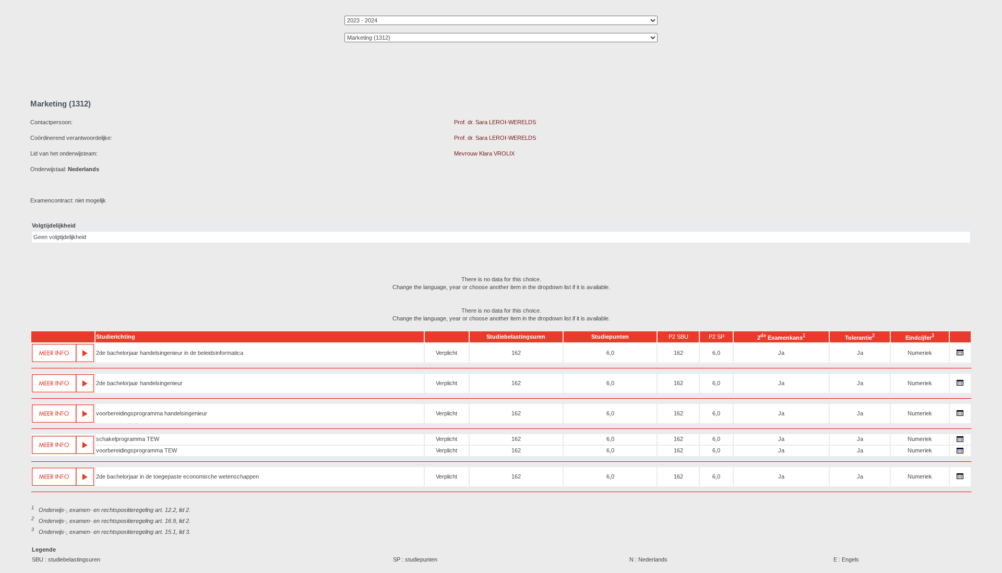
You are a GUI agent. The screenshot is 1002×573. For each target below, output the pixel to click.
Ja (781, 353)
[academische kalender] (960, 355)
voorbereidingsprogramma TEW (136, 450)
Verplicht (446, 353)
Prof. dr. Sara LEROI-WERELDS (495, 122)
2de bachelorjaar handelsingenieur (139, 383)
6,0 (610, 353)
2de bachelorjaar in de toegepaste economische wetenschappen (177, 476)
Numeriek (920, 353)
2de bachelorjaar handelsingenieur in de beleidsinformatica (169, 353)
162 (516, 353)
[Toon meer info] (63, 353)
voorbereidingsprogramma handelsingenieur (151, 413)
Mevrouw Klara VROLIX (484, 153)
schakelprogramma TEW (127, 439)
